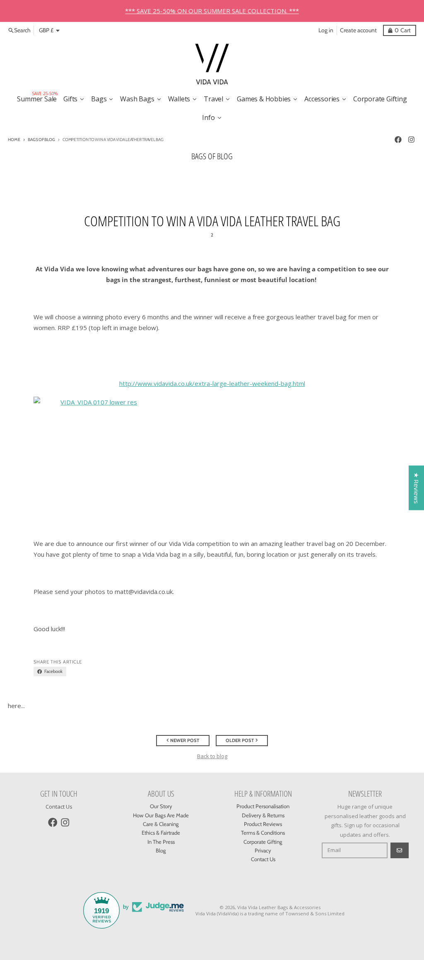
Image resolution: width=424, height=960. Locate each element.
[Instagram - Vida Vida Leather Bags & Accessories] (411, 139)
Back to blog (212, 756)
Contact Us (59, 806)
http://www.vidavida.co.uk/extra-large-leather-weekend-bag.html (212, 383)
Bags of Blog (41, 139)
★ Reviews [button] (416, 487)
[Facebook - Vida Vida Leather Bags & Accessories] (398, 139)
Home (14, 139)
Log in (325, 30)
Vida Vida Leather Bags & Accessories (278, 907)
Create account (358, 30)
